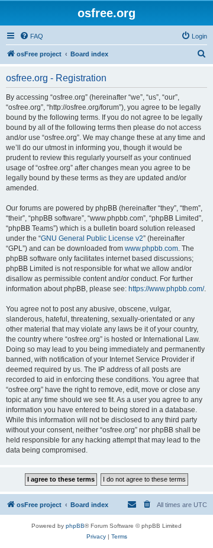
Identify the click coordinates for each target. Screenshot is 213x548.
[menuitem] (31, 36)
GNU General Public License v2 (92, 238)
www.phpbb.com (151, 248)
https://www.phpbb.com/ (166, 289)
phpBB (75, 525)
